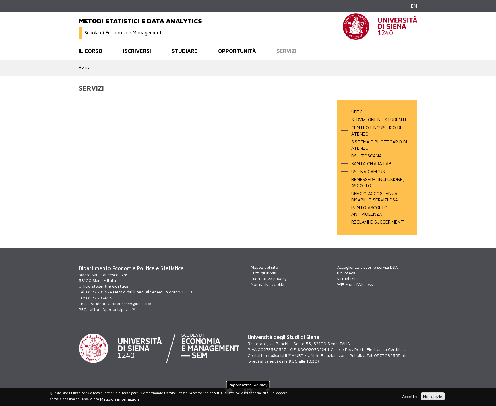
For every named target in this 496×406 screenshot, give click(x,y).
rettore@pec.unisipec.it (110, 309)
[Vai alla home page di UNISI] (380, 36)
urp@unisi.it (277, 355)
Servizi (287, 51)
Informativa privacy (269, 278)
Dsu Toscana (366, 155)
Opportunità (237, 51)
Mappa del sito (264, 267)
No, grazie (432, 396)
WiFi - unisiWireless (355, 284)
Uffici (357, 111)
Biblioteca (346, 272)
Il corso (90, 51)
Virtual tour (347, 278)
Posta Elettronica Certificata (381, 349)
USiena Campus (368, 171)
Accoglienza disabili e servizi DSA (367, 267)
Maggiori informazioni (120, 399)
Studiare (184, 51)
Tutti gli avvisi (264, 272)
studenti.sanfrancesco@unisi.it (119, 303)
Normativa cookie (267, 284)
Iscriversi (137, 51)
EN (414, 6)
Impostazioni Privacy (248, 384)
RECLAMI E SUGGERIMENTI (378, 221)
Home (84, 67)
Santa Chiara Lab (371, 163)
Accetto (409, 396)
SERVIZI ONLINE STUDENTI (378, 119)
